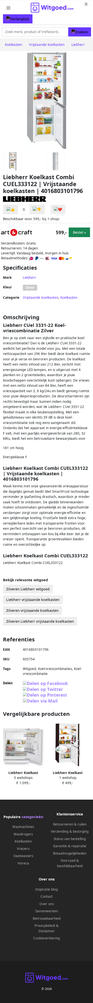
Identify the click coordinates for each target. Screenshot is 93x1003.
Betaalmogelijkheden (69, 853)
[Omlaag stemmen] (37, 209)
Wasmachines (23, 827)
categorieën (32, 816)
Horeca (23, 863)
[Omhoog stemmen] (10, 209)
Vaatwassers (23, 856)
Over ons (46, 904)
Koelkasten (68, 297)
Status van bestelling (70, 839)
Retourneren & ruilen (70, 824)
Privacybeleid (44, 925)
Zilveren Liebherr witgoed (28, 589)
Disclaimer (46, 931)
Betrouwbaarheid (47, 918)
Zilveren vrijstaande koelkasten (32, 610)
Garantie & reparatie (69, 846)
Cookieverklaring (46, 938)
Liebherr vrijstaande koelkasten (33, 599)
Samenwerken (46, 911)
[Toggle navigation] (8, 7)
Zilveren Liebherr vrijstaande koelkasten (40, 621)
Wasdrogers (23, 834)
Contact (46, 896)
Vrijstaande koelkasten (40, 297)
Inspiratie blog (46, 889)
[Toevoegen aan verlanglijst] (58, 209)
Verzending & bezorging (70, 831)
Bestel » (79, 232)
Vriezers (23, 848)
